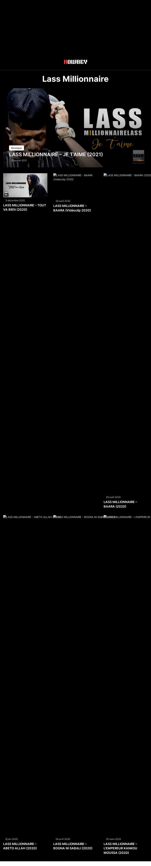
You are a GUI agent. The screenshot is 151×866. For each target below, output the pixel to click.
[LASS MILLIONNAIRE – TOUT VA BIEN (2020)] (25, 185)
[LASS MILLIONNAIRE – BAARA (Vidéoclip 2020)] (75, 185)
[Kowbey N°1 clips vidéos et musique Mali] (75, 62)
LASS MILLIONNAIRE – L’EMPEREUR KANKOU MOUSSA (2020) (120, 848)
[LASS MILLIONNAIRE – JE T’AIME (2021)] (75, 127)
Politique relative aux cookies (36, 863)
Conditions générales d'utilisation (77, 863)
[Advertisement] (75, 27)
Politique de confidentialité (116, 863)
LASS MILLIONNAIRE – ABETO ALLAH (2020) (20, 846)
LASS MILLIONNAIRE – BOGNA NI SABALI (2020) (72, 846)
